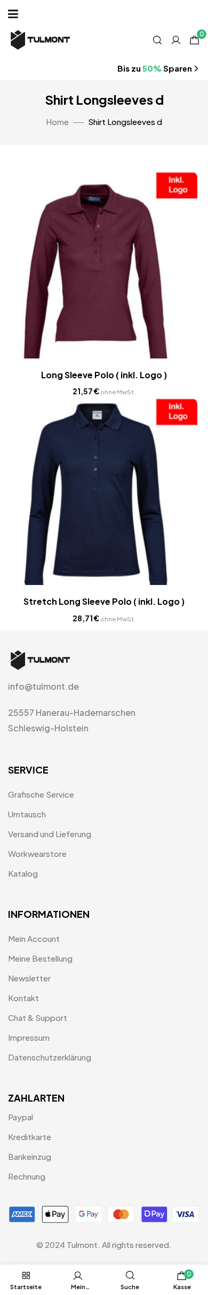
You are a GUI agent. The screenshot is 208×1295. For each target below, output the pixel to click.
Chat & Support (37, 1017)
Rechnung (26, 1176)
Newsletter (29, 978)
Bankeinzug (29, 1156)
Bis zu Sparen (154, 68)
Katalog (23, 873)
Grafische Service (41, 794)
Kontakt (23, 998)
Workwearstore (37, 853)
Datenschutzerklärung (49, 1057)
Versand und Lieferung (49, 834)
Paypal (20, 1117)
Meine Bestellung (40, 958)
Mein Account (34, 938)
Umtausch (27, 814)
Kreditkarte (29, 1137)
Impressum (29, 1037)
